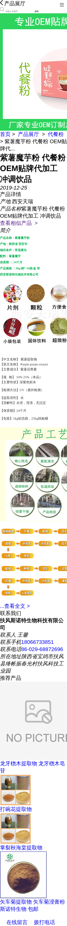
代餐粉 (56, 134)
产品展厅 (28, 134)
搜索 (37, 11)
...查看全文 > (15, 606)
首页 (5, 134)
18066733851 (37, 642)
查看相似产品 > (19, 223)
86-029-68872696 (42, 649)
